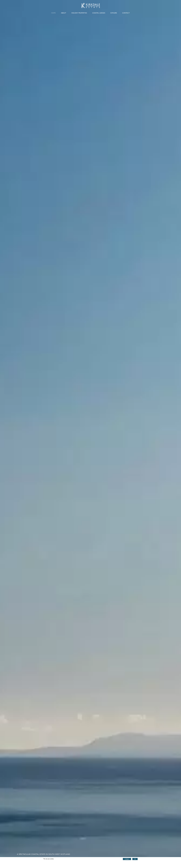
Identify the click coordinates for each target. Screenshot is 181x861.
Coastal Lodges (98, 13)
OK (135, 859)
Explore (113, 13)
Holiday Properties (79, 13)
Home (53, 13)
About (63, 13)
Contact (126, 13)
